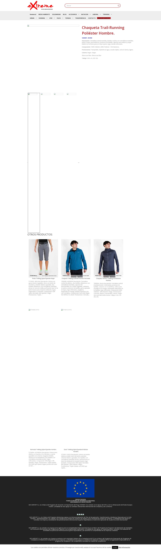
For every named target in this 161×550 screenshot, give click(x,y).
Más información (124, 547)
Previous (28, 162)
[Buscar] (118, 5)
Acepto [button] (115, 547)
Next (79, 162)
